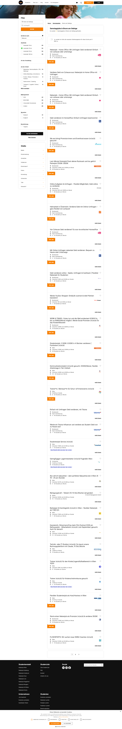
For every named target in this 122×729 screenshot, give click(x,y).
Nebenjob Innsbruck (24, 673)
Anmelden (88, 2)
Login (98, 2)
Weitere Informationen (63, 717)
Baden (22, 150)
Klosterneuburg (25, 154)
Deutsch (25, 115)
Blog (42, 2)
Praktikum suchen (45, 705)
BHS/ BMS (26, 100)
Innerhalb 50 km (27, 51)
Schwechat (24, 178)
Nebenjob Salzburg (24, 670)
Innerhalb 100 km (27, 54)
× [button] (120, 711)
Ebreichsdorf (24, 166)
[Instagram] (66, 667)
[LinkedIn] (63, 667)
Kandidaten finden (23, 703)
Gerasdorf (23, 186)
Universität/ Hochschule (29, 103)
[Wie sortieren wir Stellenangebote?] (42, 36)
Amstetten (23, 158)
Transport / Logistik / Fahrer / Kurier (31, 85)
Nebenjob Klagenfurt (24, 681)
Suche (32, 29)
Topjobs (25, 126)
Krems (22, 170)
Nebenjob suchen (44, 700)
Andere (25, 106)
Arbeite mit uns (44, 676)
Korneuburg (24, 174)
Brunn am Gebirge (67, 23)
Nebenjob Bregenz (23, 684)
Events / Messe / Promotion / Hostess (31, 77)
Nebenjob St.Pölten (24, 687)
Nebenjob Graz (22, 676)
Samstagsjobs (56, 23)
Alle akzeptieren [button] (55, 723)
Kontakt (47, 2)
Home (49, 23)
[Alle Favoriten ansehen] (77, 3)
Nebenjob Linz (22, 678)
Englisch (25, 118)
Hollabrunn (24, 162)
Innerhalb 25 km (27, 48)
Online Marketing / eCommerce (31, 74)
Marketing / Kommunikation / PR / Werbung (32, 70)
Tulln (22, 182)
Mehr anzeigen (25, 88)
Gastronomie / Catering (29, 81)
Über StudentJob (44, 667)
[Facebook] (69, 667)
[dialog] (61, 719)
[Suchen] (81, 3)
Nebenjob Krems (23, 690)
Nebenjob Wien (23, 667)
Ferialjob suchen (44, 703)
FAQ (41, 670)
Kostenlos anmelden (24, 700)
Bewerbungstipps (44, 708)
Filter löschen (32, 137)
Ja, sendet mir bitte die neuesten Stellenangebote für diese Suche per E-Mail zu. (73, 40)
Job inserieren (22, 697)
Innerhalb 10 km (27, 45)
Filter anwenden (31, 133)
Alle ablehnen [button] (67, 723)
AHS (24, 97)
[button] (61, 726)
